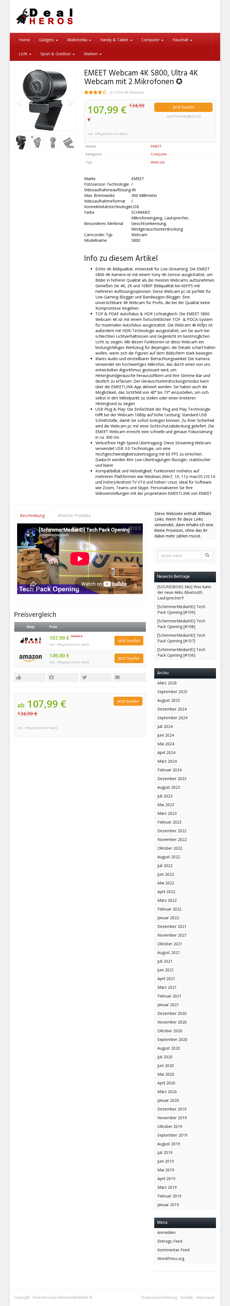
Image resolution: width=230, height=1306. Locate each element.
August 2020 (168, 1048)
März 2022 (167, 900)
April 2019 (166, 1178)
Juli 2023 (165, 796)
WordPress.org (170, 1258)
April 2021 (166, 978)
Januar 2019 (168, 1204)
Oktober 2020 (169, 1030)
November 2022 (172, 839)
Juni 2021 (165, 969)
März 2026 (167, 683)
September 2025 (172, 691)
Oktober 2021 (169, 943)
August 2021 (168, 952)
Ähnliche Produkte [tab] (74, 515)
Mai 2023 (165, 804)
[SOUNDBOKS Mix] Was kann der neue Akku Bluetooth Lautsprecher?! (184, 592)
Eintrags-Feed (169, 1241)
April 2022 (166, 891)
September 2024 (172, 717)
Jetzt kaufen (183, 107)
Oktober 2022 (169, 848)
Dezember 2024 (172, 709)
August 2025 (168, 700)
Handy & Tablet (115, 39)
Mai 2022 (165, 883)
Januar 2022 (168, 917)
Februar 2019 (169, 1196)
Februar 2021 (169, 996)
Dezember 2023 (172, 778)
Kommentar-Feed (173, 1249)
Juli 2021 (165, 961)
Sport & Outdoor (56, 53)
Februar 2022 (169, 909)
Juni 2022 (165, 874)
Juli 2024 (165, 726)
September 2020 (172, 1039)
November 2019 (172, 1117)
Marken (91, 53)
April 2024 (166, 752)
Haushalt (181, 39)
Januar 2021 (168, 1004)
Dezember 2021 (172, 926)
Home (24, 39)
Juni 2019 (165, 1161)
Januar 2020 (168, 1100)
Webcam (158, 162)
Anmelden (166, 1232)
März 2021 (167, 987)
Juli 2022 (165, 865)
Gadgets (47, 39)
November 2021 (172, 935)
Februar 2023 (169, 822)
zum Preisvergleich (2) (183, 116)
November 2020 (172, 1022)
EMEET (156, 146)
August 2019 (168, 1143)
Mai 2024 (165, 743)
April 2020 (166, 1083)
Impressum (205, 1297)
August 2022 (168, 856)
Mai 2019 (165, 1169)
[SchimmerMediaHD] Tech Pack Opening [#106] (181, 652)
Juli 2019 (165, 1152)
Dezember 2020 (172, 1013)
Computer (151, 39)
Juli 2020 (165, 1056)
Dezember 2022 (172, 830)
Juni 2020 (165, 1065)
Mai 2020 (165, 1074)
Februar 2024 (169, 769)
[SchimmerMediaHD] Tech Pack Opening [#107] (181, 638)
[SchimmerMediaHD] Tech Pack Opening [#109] (181, 609)
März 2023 (167, 813)
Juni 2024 (165, 735)
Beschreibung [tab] (32, 515)
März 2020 (167, 1091)
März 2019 (167, 1187)
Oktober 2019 (169, 1126)
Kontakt (187, 1297)
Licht (24, 53)
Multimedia (77, 39)
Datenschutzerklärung (159, 1297)
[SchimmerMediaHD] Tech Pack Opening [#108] (181, 623)
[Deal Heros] (45, 16)
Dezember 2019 (172, 1109)
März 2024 (167, 761)
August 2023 (168, 787)
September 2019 (172, 1135)
